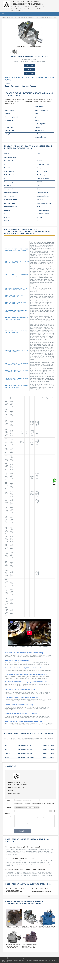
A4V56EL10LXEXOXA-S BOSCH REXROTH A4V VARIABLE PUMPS (16, 311)
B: (5, 137)
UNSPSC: (7, 217)
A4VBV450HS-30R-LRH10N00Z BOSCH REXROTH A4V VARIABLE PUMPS (16, 289)
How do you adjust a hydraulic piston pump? (23, 847)
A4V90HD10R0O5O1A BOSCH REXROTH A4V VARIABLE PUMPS (16, 379)
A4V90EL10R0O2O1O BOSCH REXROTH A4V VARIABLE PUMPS (17, 262)
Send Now (23, 831)
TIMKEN (7, 753)
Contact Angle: (9, 127)
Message (8, 816)
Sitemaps (22, 958)
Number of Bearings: (10, 199)
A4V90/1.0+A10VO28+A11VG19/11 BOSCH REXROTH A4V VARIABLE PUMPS (17, 249)
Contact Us (11, 958)
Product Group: (8, 182)
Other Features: (9, 196)
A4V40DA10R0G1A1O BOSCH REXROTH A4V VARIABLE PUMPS (16, 331)
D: (5, 124)
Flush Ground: (8, 221)
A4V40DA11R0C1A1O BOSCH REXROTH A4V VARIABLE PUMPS (16, 296)
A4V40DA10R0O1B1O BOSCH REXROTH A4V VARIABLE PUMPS (16, 303)
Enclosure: (7, 185)
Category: (7, 210)
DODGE (32, 757)
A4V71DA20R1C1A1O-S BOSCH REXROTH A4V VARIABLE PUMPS (16, 275)
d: (4, 214)
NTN (6, 749)
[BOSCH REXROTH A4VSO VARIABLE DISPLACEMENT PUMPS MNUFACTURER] (6, 4)
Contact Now (29, 65)
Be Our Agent (30, 73)
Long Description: (9, 203)
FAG (31, 749)
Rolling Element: (10, 134)
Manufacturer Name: (10, 207)
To (7, 804)
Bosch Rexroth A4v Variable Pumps (19, 17)
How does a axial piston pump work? (20, 858)
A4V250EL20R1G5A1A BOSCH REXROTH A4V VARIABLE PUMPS (16, 364)
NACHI (7, 757)
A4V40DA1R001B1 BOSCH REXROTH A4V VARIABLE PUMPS (17, 351)
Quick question (7, 812)
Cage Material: (9, 120)
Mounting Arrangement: (11, 192)
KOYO (32, 753)
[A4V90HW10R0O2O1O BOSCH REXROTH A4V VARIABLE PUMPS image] (29, 34)
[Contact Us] (55, 481)
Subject (8, 807)
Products (8, 17)
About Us (4, 958)
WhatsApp (30, 69)
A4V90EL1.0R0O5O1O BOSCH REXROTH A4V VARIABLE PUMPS (16, 318)
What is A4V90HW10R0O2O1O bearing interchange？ (29, 61)
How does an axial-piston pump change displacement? (26, 870)
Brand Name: (8, 107)
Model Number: (9, 110)
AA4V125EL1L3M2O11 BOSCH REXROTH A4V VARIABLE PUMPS (16, 371)
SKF (31, 745)
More (29, 896)
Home (3, 17)
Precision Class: (9, 130)
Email (8, 800)
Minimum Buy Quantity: (12, 117)
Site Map (17, 958)
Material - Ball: (8, 189)
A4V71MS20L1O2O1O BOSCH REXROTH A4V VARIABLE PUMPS (16, 386)
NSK (6, 745)
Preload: (7, 114)
